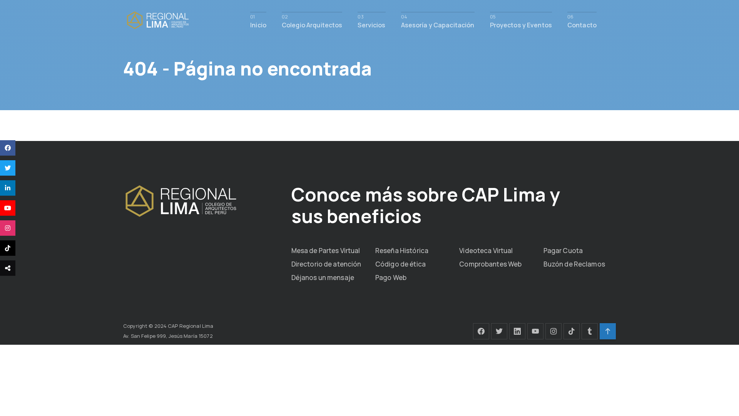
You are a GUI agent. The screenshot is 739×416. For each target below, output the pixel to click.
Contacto (582, 24)
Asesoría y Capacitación (438, 24)
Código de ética (400, 264)
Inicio (258, 24)
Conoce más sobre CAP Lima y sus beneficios (425, 205)
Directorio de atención (326, 264)
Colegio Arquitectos (312, 24)
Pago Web (390, 277)
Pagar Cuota (563, 250)
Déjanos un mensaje (322, 277)
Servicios (371, 24)
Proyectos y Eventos (521, 24)
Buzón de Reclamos (574, 264)
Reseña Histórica (401, 250)
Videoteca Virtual (486, 250)
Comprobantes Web (490, 264)
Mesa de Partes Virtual (325, 250)
